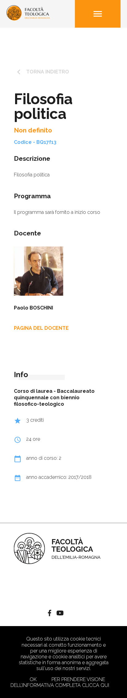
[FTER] (28, 19)
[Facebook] (49, 614)
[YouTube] (59, 614)
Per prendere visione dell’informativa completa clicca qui (59, 682)
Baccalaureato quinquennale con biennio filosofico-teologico (54, 397)
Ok (33, 679)
